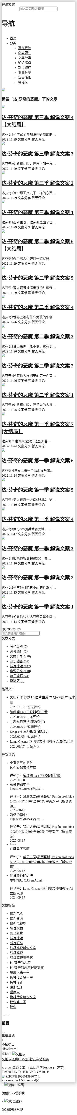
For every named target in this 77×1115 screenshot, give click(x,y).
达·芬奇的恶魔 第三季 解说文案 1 (38, 212)
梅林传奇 (16, 982)
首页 (13, 38)
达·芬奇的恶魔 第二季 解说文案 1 (38, 395)
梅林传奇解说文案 (23, 997)
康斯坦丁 (16, 987)
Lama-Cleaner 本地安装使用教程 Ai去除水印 (41, 741)
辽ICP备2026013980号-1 (23, 1076)
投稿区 (23, 82)
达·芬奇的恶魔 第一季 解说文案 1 (38, 607)
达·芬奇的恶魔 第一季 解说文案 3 (38, 548)
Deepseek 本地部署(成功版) (29, 731)
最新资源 (16, 918)
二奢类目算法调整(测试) (27, 722)
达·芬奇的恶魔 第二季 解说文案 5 (38, 278)
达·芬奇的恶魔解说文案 (27, 967)
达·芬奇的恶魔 (20, 962)
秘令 (13, 1007)
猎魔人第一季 (20, 972)
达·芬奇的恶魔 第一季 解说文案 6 (38, 460)
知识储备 (24, 63)
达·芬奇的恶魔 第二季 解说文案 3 (38, 336)
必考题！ (24, 53)
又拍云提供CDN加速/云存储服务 (25, 1059)
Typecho (23, 1071)
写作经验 (24, 48)
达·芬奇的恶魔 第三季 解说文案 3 (38, 153)
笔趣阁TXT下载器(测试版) (29, 712)
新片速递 (24, 67)
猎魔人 (15, 992)
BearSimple (41, 1071)
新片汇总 (16, 943)
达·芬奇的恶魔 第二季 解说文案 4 (38, 307)
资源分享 (24, 72)
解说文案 (8, 4)
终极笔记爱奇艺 (21, 958)
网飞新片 (16, 933)
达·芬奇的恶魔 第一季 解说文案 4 (38, 519)
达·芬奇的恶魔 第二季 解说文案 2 (38, 365)
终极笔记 (16, 953)
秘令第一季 (18, 1002)
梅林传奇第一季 (21, 977)
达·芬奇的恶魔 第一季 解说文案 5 (38, 490)
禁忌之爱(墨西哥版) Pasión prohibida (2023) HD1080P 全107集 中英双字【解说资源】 (42, 801)
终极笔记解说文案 (23, 948)
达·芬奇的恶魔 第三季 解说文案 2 (38, 183)
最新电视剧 (18, 923)
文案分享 (24, 58)
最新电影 (16, 913)
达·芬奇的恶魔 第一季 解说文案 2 (38, 577)
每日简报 (24, 77)
